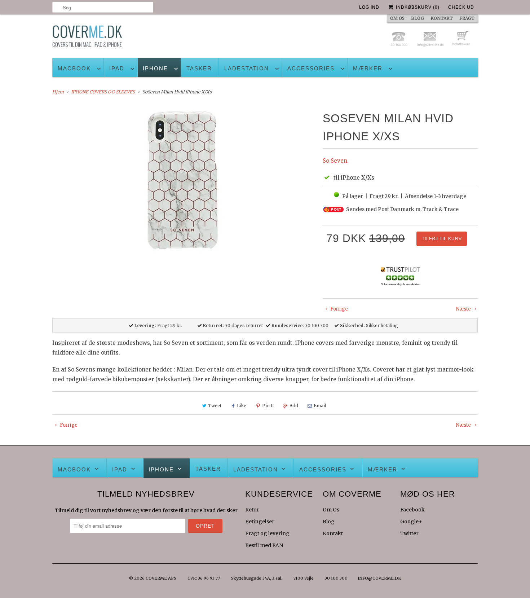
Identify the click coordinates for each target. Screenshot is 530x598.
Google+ (411, 521)
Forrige (338, 309)
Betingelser (259, 521)
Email (320, 405)
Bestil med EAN (264, 545)
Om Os (331, 509)
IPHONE (155, 68)
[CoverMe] (87, 38)
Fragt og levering (267, 533)
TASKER (199, 68)
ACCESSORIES (311, 68)
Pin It (268, 405)
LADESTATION (246, 68)
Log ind (369, 7)
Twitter (409, 533)
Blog (329, 521)
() (418, 7)
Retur (252, 509)
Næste (464, 309)
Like (241, 405)
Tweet (214, 405)
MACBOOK (74, 68)
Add (294, 405)
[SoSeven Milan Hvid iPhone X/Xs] (183, 182)
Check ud (461, 7)
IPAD (116, 68)
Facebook (412, 509)
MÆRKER (368, 68)
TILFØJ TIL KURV (442, 238)
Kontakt (333, 533)
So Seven (335, 160)
